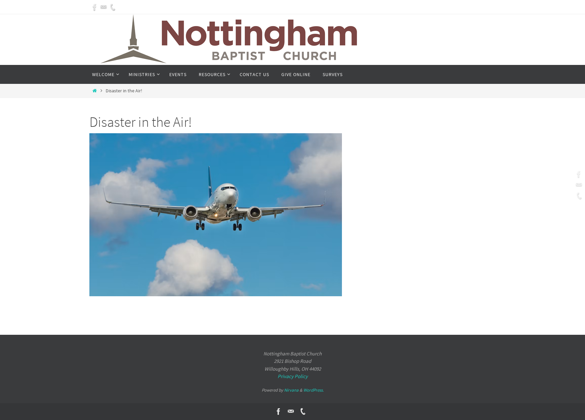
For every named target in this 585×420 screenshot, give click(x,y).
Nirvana (291, 390)
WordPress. (313, 390)
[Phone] (112, 7)
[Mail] (103, 7)
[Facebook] (94, 7)
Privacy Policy (293, 376)
